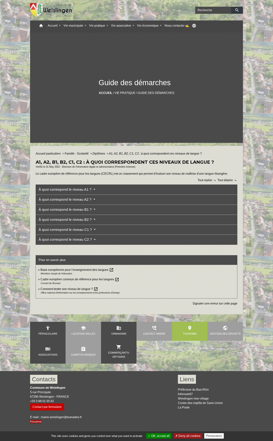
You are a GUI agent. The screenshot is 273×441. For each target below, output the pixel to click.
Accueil (105, 92)
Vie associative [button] (121, 25)
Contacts (44, 379)
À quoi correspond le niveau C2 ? (66, 239)
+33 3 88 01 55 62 (42, 401)
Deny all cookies (189, 435)
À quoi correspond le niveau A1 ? (65, 189)
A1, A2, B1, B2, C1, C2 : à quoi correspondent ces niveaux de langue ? (155, 153)
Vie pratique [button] (97, 25)
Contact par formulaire (47, 406)
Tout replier (207, 180)
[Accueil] (51, 10)
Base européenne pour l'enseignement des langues (77, 269)
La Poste (184, 407)
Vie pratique (125, 92)
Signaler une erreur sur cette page (215, 303)
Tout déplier (227, 180)
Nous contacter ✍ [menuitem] (177, 25)
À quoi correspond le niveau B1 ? (66, 209)
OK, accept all (160, 435)
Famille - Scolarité (77, 153)
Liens (187, 379)
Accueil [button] (53, 25)
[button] (41, 26)
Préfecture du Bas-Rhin (193, 389)
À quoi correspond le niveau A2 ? (65, 199)
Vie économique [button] (148, 25)
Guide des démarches (156, 92)
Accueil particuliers (48, 153)
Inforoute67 (185, 394)
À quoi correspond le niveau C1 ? (66, 230)
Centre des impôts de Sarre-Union (200, 403)
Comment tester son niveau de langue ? (69, 289)
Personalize (214, 435)
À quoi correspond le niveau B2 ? (66, 220)
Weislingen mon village (193, 398)
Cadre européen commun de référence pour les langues (79, 279)
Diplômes (99, 153)
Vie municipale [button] (74, 25)
